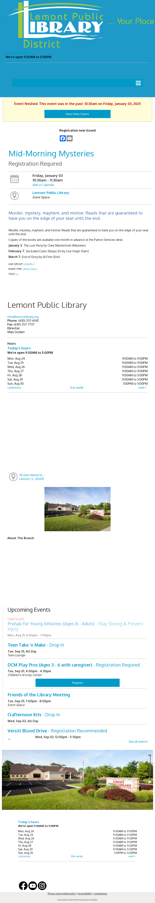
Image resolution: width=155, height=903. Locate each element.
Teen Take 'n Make (36, 645)
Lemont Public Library (51, 192)
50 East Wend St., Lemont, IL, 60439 (31, 477)
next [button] (141, 387)
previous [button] (15, 387)
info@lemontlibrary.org (23, 317)
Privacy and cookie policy (62, 893)
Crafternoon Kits (34, 714)
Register (77, 682)
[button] (138, 83)
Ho (6, 24)
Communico (100, 893)
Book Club (30, 268)
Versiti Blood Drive (57, 730)
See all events (138, 741)
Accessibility (85, 893)
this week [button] (76, 387)
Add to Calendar (43, 185)
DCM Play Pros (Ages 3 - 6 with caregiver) (74, 664)
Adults (28, 264)
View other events (77, 114)
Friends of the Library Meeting (39, 694)
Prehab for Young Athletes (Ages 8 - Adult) (75, 626)
